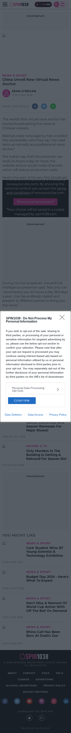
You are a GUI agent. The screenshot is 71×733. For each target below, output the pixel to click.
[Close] (63, 318)
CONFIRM (22, 400)
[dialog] (35, 366)
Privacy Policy (57, 414)
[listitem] (35, 389)
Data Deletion (13, 414)
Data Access (35, 414)
